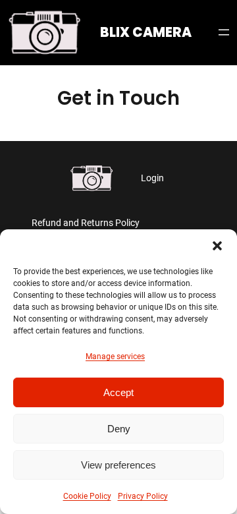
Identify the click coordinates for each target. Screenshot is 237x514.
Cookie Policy (87, 496)
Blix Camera (146, 32)
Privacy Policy (143, 496)
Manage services (115, 356)
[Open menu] (224, 32)
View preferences (118, 465)
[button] (217, 245)
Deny (118, 428)
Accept (118, 392)
